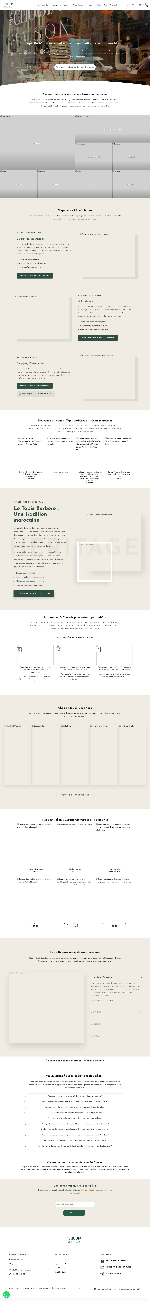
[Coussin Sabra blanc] (35, 899)
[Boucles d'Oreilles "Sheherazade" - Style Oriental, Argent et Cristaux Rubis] (31, 453)
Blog (105, 5)
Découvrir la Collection (34, 593)
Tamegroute (56, 5)
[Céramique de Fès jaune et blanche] (114, 899)
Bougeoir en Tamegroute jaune (75, 924)
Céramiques (78, 5)
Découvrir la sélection (102, 1000)
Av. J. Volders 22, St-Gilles (20, 1288)
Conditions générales (62, 1268)
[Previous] (17, 665)
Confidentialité (60, 1272)
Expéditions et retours (63, 1264)
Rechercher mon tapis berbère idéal (34, 385)
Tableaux (89, 5)
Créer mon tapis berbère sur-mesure (34, 275)
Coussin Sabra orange (60, 472)
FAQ (56, 1260)
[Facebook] (83, 1289)
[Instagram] (79, 1289)
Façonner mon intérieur (75, 795)
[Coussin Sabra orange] (60, 453)
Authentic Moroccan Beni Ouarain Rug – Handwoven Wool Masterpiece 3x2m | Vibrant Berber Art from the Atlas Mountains (90, 476)
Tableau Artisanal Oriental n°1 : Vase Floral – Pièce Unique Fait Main (119, 474)
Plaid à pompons (75, 869)
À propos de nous (16, 1260)
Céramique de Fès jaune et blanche (114, 924)
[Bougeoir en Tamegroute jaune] (75, 899)
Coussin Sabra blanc (35, 924)
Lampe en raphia (114, 869)
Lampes (67, 5)
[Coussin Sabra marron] (35, 845)
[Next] (133, 665)
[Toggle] (25, 1096)
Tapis (37, 5)
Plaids (98, 5)
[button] (6, 1294)
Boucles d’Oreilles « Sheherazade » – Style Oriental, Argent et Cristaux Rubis (31, 474)
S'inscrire (74, 1213)
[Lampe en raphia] (114, 845)
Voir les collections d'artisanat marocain (98, 338)
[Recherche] (128, 5)
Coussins (45, 5)
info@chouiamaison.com (21, 1270)
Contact (113, 5)
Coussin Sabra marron (35, 869)
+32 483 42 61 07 (18, 1274)
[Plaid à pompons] (75, 845)
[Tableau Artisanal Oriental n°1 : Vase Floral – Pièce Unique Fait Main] (118, 453)
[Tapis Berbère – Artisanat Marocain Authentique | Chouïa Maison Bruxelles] (12, 5)
